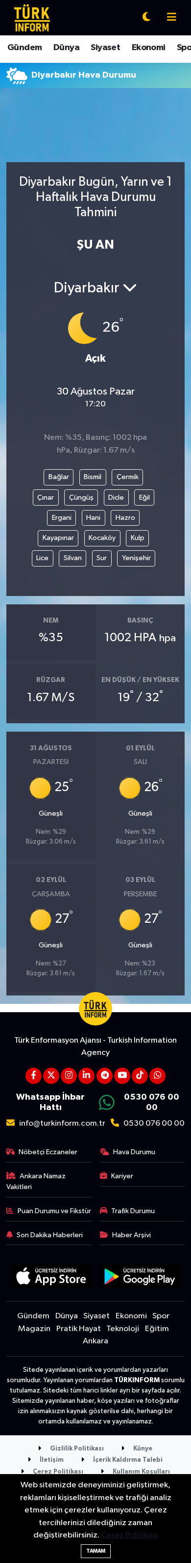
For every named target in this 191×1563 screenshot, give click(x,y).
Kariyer (122, 1176)
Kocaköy (102, 537)
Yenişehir (136, 558)
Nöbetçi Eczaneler (48, 1152)
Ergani (62, 517)
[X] (51, 1076)
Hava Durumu (134, 1152)
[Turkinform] (32, 17)
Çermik (128, 477)
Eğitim (157, 1329)
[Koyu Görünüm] (146, 17)
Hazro (125, 517)
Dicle (116, 497)
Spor (160, 1316)
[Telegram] (104, 1076)
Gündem (24, 47)
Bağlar (58, 477)
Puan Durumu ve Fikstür (54, 1211)
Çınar (45, 497)
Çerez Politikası (57, 1472)
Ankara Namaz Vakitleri (36, 1181)
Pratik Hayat (78, 1329)
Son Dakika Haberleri (50, 1235)
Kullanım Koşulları (140, 1472)
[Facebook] (33, 1076)
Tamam (95, 1551)
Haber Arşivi (131, 1235)
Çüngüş (81, 497)
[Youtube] (122, 1076)
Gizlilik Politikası (76, 1449)
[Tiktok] (140, 1076)
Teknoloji (122, 1329)
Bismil (92, 477)
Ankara (95, 1341)
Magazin (34, 1329)
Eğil (144, 497)
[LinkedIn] (86, 1076)
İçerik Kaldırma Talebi (127, 1460)
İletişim (51, 1460)
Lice (42, 558)
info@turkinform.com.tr (62, 1123)
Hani (93, 517)
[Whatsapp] (157, 1076)
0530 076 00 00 (154, 1123)
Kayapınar (58, 537)
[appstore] (51, 1278)
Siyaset (105, 47)
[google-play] (139, 1278)
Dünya (66, 47)
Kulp (137, 537)
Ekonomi (149, 47)
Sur (101, 558)
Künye (142, 1449)
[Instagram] (69, 1076)
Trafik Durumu (133, 1211)
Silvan (73, 558)
